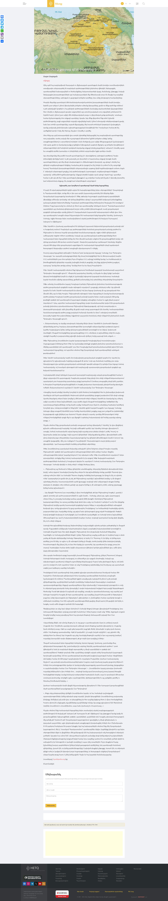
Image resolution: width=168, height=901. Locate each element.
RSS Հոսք (131, 891)
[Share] (2, 41)
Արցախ (100, 869)
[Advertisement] (84, 843)
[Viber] (2, 34)
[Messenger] (2, 20)
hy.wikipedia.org (59, 759)
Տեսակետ (119, 881)
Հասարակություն (61, 876)
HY (122, 3)
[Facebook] (2, 16)
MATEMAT (141, 897)
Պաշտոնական (81, 881)
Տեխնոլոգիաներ (103, 876)
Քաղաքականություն (62, 881)
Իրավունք (59, 878)
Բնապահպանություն (83, 871)
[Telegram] (2, 27)
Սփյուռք (100, 871)
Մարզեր (78, 873)
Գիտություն (119, 873)
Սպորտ (78, 878)
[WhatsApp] (2, 30)
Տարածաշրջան (103, 873)
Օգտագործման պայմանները (114, 891)
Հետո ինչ (58, 869)
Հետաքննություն (61, 873)
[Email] (2, 37)
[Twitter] (2, 23)
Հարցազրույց (120, 878)
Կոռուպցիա (119, 869)
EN (130, 3)
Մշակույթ (79, 876)
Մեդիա (100, 881)
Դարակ (58, 871)
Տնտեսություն (80, 869)
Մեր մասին (80, 891)
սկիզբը (46, 80)
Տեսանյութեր (137, 869)
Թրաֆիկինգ (101, 878)
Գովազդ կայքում (94, 891)
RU (126, 3)
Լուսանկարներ (120, 876)
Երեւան (118, 871)
